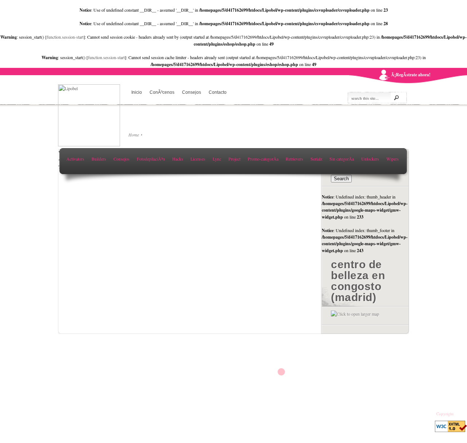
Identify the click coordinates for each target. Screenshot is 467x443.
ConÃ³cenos (162, 92)
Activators (75, 159)
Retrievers (294, 159)
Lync (217, 159)
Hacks (177, 159)
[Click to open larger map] (355, 314)
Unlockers (370, 159)
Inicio (136, 92)
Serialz (316, 159)
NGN (459, 414)
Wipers (392, 159)
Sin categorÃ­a (341, 159)
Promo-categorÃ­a (263, 159)
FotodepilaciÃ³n (151, 159)
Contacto (218, 92)
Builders (99, 159)
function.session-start (65, 37)
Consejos (191, 92)
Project (234, 159)
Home (133, 135)
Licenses (197, 159)
